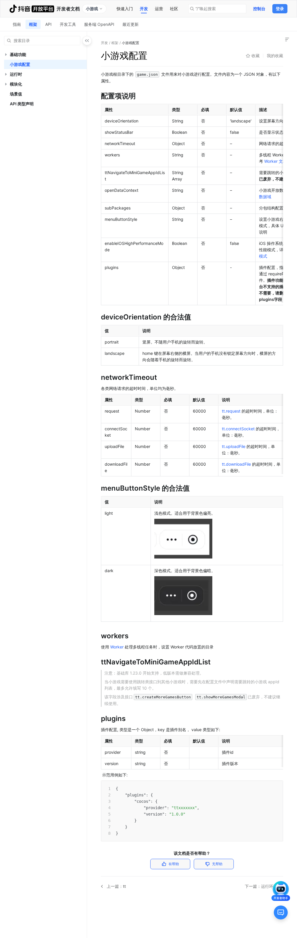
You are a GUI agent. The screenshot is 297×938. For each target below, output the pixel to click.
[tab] (125, 9)
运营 (159, 8)
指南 (17, 24)
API (48, 24)
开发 (144, 8)
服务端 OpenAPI (99, 24)
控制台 (259, 8)
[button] (6, 54)
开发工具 (68, 24)
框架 (33, 24)
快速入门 (125, 8)
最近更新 (130, 24)
